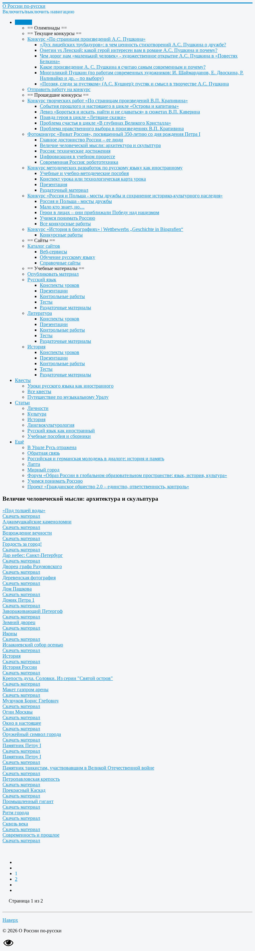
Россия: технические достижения (75, 151)
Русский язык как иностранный (61, 430)
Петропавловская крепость (31, 779)
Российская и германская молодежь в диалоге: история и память (95, 458)
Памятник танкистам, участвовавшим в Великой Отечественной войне (78, 767)
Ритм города (15, 812)
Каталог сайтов (43, 246)
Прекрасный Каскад (23, 790)
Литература (39, 313)
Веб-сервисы (53, 251)
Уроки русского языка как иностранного (70, 385)
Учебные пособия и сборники (59, 436)
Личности (38, 408)
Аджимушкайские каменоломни (37, 521)
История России (19, 667)
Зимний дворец (18, 622)
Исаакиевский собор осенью (32, 644)
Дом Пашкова (17, 588)
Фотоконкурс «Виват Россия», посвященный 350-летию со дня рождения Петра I (113, 134)
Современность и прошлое (30, 835)
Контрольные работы (62, 296)
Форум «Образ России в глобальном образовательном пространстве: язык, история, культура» (127, 475)
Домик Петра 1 (18, 600)
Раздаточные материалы (65, 307)
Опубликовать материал (53, 274)
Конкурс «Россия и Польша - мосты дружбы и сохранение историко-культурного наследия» (125, 195)
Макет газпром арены (25, 689)
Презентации (54, 290)
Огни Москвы (17, 711)
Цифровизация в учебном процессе (77, 156)
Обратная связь (43, 453)
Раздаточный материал (64, 190)
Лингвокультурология (50, 425)
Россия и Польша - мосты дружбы (76, 201)
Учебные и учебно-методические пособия (84, 173)
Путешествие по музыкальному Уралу (68, 397)
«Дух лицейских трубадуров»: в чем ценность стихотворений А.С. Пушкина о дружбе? (133, 44)
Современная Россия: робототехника (79, 162)
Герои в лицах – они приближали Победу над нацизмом (99, 212)
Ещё (19, 441)
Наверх (10, 920)
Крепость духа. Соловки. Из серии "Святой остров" (57, 678)
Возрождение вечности (27, 532)
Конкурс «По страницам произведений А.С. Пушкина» (86, 39)
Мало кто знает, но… (62, 206)
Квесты (23, 380)
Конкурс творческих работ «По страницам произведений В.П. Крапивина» (107, 100)
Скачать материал (21, 516)
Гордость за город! (22, 544)
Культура (36, 413)
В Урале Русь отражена (51, 447)
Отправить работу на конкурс (58, 89)
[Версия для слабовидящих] (8, 945)
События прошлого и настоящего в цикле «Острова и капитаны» (109, 106)
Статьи (22, 402)
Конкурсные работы (61, 234)
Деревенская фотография (29, 577)
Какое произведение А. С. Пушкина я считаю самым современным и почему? (123, 67)
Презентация (53, 184)
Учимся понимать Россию (67, 218)
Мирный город (43, 469)
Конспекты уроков (59, 285)
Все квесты (39, 391)
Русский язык (41, 279)
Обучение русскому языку (67, 257)
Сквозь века (15, 823)
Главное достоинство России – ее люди (81, 139)
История (36, 346)
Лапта (33, 464)
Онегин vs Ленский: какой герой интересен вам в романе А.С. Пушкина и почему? (128, 50)
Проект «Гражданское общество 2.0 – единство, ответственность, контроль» (108, 486)
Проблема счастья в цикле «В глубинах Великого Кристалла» (105, 123)
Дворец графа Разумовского (32, 566)
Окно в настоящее (21, 723)
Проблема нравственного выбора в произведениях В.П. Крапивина (112, 128)
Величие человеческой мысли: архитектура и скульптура (100, 145)
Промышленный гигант (27, 801)
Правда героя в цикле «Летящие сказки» (83, 117)
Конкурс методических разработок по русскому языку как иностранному (105, 167)
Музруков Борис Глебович (30, 700)
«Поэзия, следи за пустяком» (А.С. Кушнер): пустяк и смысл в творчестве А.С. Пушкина (134, 83)
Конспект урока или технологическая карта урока (93, 178)
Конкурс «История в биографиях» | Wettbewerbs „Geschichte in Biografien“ (105, 229)
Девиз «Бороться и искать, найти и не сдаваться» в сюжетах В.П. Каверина (120, 111)
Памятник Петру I (21, 745)
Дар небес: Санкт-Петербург (32, 555)
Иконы (9, 633)
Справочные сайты (60, 262)
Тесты (46, 302)
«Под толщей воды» (23, 510)
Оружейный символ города (31, 734)
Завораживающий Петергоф (32, 611)
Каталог (23, 22)
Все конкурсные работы (65, 223)
